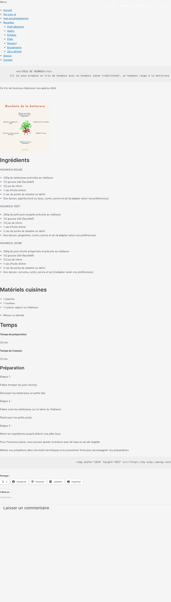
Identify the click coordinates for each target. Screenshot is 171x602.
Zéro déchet (14, 51)
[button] (150, 6)
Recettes (8, 22)
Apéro (10, 30)
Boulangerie (14, 47)
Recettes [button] (143, 5)
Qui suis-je (126, 5)
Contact (8, 59)
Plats (10, 39)
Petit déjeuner (15, 26)
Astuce (161, 5)
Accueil (111, 5)
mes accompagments (15, 18)
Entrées (11, 34)
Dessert (12, 43)
